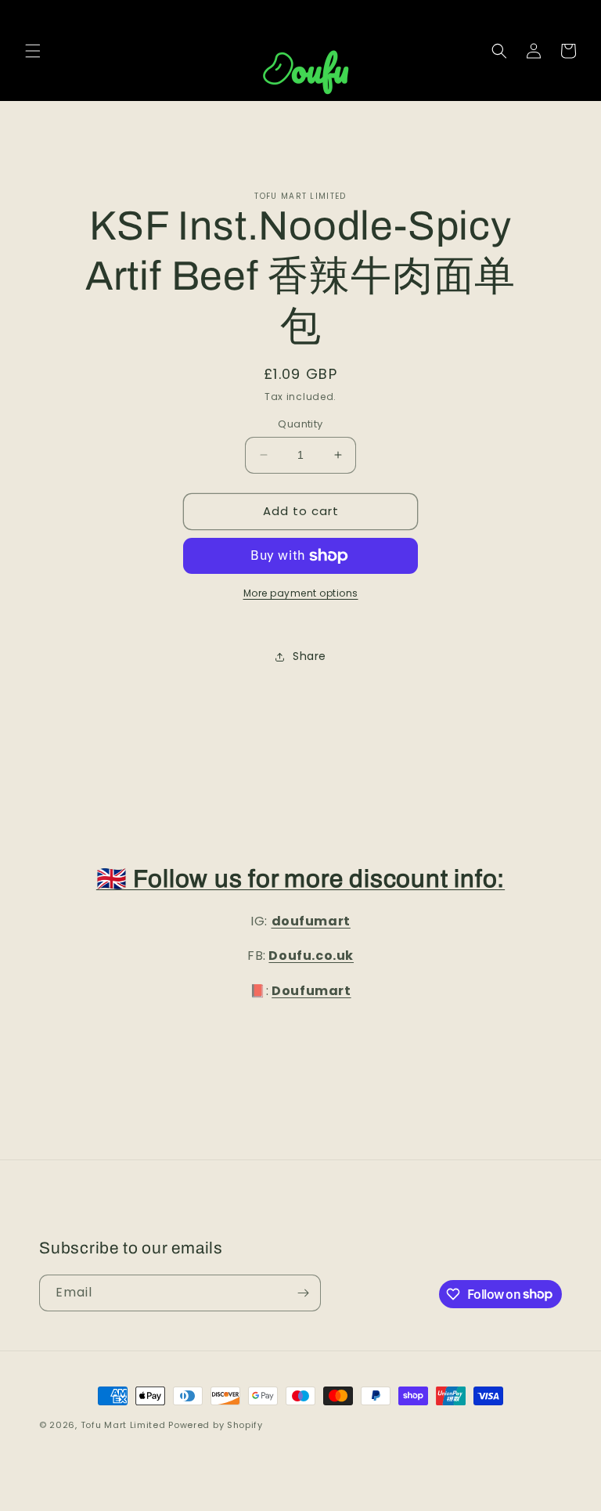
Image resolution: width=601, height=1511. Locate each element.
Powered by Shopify (215, 1425)
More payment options (300, 593)
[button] (33, 51)
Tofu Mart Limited (123, 1425)
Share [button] (309, 656)
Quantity (300, 424)
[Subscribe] (303, 1293)
